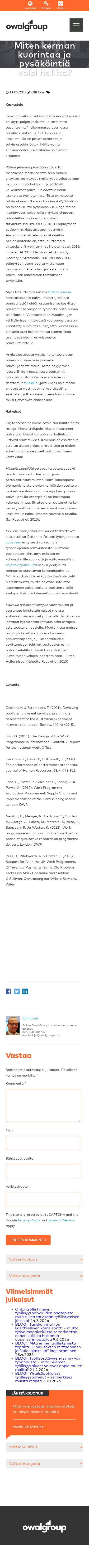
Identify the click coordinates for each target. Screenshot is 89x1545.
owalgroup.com (49, 1035)
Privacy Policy (29, 1220)
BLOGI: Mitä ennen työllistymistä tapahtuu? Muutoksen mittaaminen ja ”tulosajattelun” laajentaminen (48, 1347)
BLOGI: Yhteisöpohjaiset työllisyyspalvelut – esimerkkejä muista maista (43, 1377)
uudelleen (13, 542)
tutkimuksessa (59, 292)
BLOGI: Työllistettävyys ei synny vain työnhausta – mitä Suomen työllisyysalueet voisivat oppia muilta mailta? (48, 1364)
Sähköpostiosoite (19, 1158)
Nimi (9, 1130)
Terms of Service (61, 1220)
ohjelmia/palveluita (21, 565)
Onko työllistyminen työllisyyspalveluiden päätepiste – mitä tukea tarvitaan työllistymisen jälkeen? (47, 1315)
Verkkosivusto (17, 1186)
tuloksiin (30, 383)
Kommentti (16, 1083)
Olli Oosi (30, 1018)
